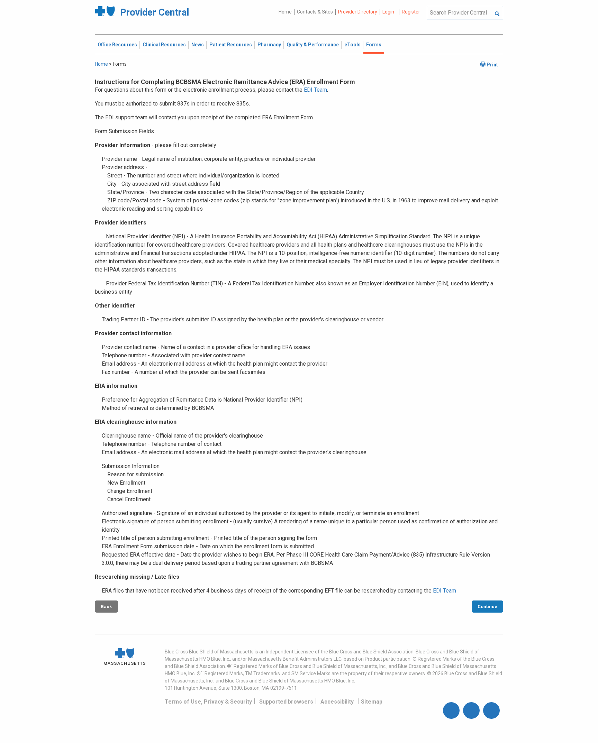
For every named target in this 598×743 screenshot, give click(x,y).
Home (285, 12)
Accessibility (337, 701)
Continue (487, 606)
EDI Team (315, 89)
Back (106, 606)
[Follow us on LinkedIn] (491, 710)
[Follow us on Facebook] (451, 710)
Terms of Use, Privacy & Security (208, 701)
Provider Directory (357, 12)
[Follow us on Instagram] (471, 710)
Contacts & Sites (315, 12)
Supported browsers (286, 701)
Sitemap (371, 701)
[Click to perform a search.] (497, 14)
